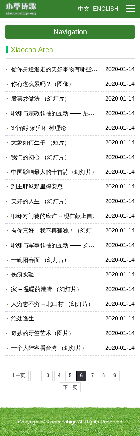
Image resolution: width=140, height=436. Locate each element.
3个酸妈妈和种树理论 (73, 128)
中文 (83, 9)
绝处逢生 (73, 318)
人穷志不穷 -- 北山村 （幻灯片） (73, 304)
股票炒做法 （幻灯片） (73, 98)
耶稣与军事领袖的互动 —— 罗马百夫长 (73, 245)
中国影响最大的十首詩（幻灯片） (73, 172)
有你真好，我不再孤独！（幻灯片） (73, 230)
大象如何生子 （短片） (73, 142)
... (36, 375)
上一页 (18, 375)
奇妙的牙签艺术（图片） (73, 333)
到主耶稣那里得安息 (73, 186)
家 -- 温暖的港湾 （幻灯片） (73, 289)
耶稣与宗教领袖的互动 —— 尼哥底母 (73, 113)
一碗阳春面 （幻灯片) (73, 260)
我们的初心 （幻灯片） (73, 157)
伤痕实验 (73, 274)
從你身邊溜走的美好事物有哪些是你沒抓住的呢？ (73, 69)
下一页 (70, 387)
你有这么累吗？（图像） (73, 84)
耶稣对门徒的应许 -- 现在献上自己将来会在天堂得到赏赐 (73, 216)
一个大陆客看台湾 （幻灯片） (73, 348)
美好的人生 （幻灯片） (73, 201)
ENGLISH (105, 9)
